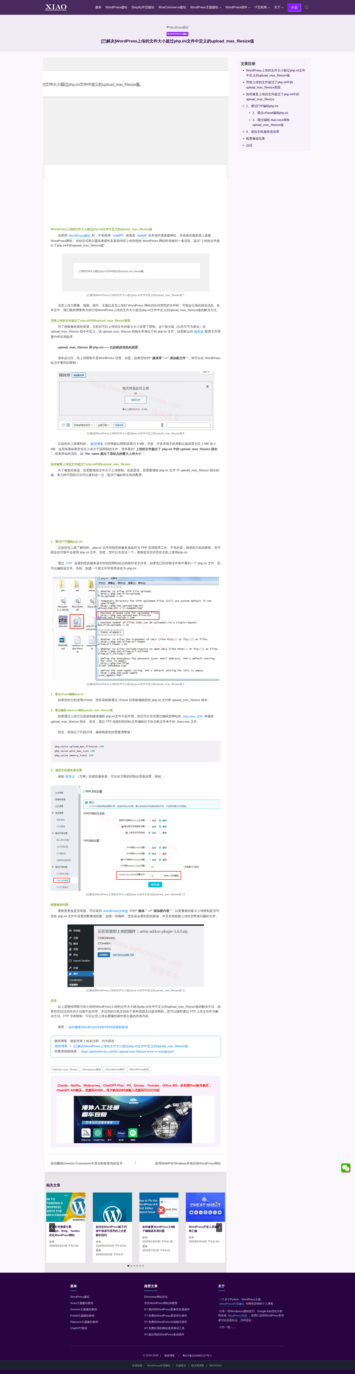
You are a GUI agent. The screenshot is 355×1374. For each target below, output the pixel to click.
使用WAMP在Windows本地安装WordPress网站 (188, 1163)
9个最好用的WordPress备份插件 (164, 1334)
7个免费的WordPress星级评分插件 (165, 1315)
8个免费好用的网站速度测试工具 (164, 1328)
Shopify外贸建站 (142, 7)
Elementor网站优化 (156, 1296)
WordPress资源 (237, 1315)
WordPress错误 (139, 1069)
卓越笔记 (181, 1365)
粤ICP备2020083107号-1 (197, 1355)
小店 (294, 7)
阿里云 (70, 776)
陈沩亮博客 (197, 1365)
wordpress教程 (115, 1069)
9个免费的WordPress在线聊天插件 (165, 1321)
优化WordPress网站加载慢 (160, 1303)
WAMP (142, 235)
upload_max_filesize (65, 1069)
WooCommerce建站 (172, 7)
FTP (69, 563)
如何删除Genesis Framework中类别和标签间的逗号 (87, 1163)
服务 (98, 7)
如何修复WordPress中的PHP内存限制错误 (98, 1027)
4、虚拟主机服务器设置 (262, 131)
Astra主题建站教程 (81, 1303)
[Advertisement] (136, 197)
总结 (249, 145)
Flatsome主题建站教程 (84, 1321)
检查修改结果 (255, 138)
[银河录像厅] (136, 1111)
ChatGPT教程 (78, 1328)
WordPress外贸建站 (231, 1303)
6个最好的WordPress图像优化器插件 (167, 1309)
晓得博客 (97, 444)
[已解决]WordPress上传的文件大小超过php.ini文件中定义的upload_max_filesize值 (131, 1046)
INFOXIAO (215, 1365)
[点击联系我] (345, 1167)
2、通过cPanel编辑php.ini (270, 113)
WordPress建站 (116, 7)
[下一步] (219, 1227)
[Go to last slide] (52, 1227)
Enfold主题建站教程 (82, 1315)
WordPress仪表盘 (115, 911)
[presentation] (65, 1207)
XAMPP (118, 235)
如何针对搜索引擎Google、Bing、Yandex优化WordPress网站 (64, 1231)
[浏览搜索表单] (306, 7)
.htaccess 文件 (192, 716)
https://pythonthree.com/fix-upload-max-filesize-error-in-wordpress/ (127, 1051)
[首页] (167, 27)
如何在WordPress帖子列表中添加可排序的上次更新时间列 (111, 1231)
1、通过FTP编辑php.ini (262, 106)
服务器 (199, 331)
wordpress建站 (91, 1069)
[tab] (128, 1266)
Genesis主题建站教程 (83, 1309)
